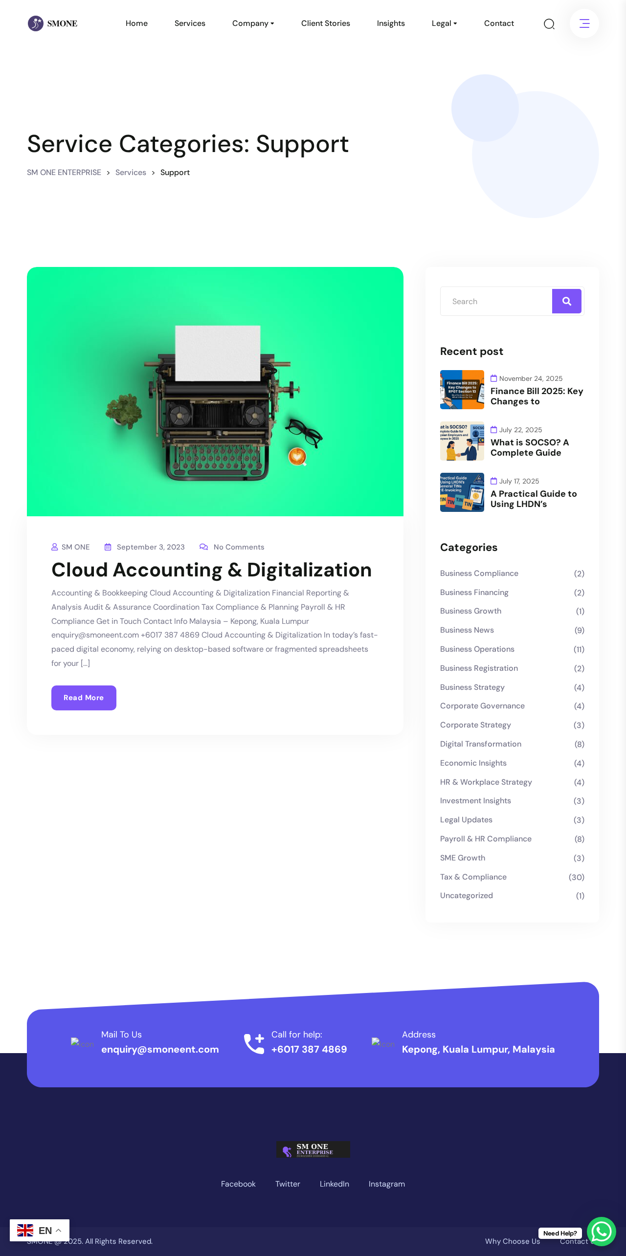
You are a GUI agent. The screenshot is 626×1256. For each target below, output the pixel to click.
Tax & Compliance (473, 877)
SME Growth (462, 858)
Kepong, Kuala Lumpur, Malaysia (478, 1049)
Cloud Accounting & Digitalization (211, 569)
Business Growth (470, 611)
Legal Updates (466, 820)
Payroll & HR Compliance (486, 839)
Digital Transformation (480, 744)
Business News (467, 630)
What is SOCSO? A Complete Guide (530, 448)
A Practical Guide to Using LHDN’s (534, 499)
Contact (499, 23)
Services (190, 23)
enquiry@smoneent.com (160, 1049)
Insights (391, 23)
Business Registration (479, 668)
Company (250, 23)
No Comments (239, 547)
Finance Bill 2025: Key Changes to (537, 396)
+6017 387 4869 (309, 1049)
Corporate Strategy (475, 725)
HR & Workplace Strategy (486, 782)
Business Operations (477, 649)
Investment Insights (475, 800)
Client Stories (325, 23)
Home (137, 23)
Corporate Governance (482, 706)
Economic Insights (473, 763)
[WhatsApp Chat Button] (601, 1231)
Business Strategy (472, 687)
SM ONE (76, 547)
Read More (84, 698)
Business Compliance (479, 573)
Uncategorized (466, 895)
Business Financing (474, 592)
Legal (441, 23)
